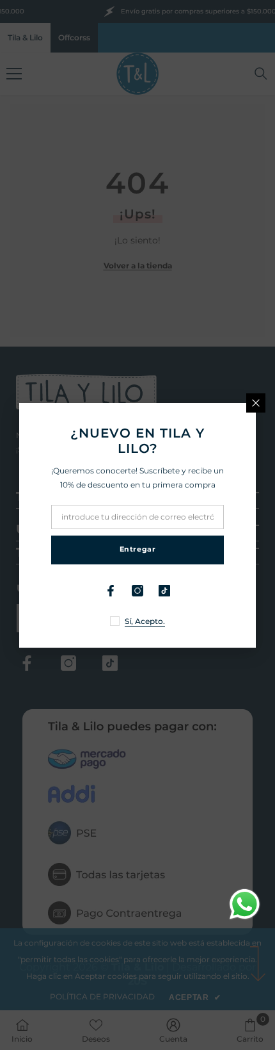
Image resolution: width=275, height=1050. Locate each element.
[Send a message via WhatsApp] (244, 904)
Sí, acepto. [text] (145, 621)
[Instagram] (137, 590)
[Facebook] (110, 590)
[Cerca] (255, 403)
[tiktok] (164, 590)
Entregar (137, 549)
